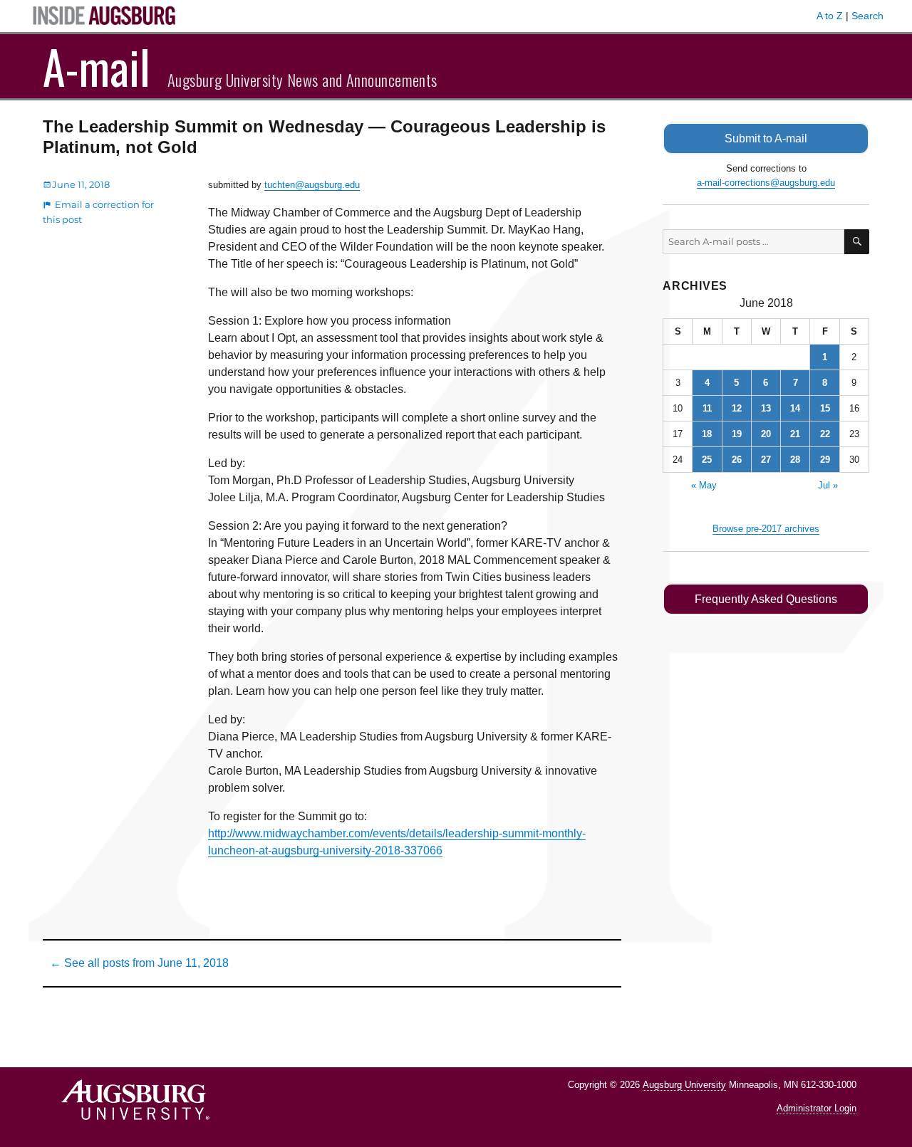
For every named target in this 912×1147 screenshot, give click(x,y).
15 (825, 408)
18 (707, 434)
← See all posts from (139, 963)
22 (825, 434)
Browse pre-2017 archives (765, 528)
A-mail (96, 66)
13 (766, 408)
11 (707, 408)
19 (737, 434)
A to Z (830, 15)
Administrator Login (816, 1108)
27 (766, 459)
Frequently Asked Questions (766, 599)
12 (737, 408)
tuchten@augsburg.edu (312, 184)
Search (867, 15)
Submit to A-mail (766, 138)
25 (707, 459)
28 (795, 459)
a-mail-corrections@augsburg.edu (766, 182)
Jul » (828, 485)
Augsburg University (684, 1084)
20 (766, 434)
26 (737, 459)
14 (795, 408)
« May (704, 485)
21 (795, 434)
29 (825, 459)
